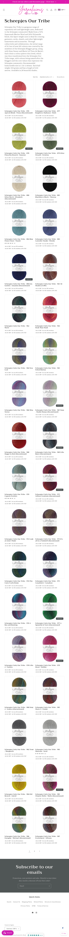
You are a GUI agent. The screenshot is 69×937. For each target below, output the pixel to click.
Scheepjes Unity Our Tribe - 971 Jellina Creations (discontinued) (47, 495)
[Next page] (39, 851)
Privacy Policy (25, 906)
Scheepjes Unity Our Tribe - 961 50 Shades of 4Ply (48, 285)
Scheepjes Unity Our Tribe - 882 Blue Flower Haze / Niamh (19, 240)
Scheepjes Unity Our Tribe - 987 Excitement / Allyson (47, 837)
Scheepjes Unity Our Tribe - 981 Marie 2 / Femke (47, 708)
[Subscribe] (49, 886)
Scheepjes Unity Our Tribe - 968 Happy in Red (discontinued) (17, 453)
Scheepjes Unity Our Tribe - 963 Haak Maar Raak (47, 327)
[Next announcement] (65, 2)
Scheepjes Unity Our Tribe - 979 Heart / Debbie (47, 666)
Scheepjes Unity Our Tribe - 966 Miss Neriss (19, 411)
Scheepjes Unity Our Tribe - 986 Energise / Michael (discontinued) (18, 837)
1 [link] (29, 851)
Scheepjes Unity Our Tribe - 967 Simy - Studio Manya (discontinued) (49, 411)
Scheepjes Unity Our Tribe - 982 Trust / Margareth (19, 750)
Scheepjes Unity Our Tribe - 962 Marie (17, 327)
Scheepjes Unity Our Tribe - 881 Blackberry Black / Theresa (47, 196)
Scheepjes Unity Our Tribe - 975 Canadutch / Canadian (47, 582)
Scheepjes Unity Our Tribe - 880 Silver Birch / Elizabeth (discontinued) (17, 197)
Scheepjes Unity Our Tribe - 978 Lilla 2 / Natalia (19, 666)
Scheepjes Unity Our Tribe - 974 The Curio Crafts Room (19, 582)
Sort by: (35, 77)
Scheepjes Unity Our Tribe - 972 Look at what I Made (19, 540)
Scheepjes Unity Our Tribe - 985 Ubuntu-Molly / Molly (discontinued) (49, 795)
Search (9, 902)
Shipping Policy (27, 902)
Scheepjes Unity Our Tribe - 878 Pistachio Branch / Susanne (17, 154)
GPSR (34, 906)
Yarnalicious (12, 935)
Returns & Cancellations (53, 902)
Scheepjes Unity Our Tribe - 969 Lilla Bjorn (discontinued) (49, 453)
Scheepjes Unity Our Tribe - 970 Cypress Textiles (17, 495)
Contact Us (16, 902)
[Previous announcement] (3, 2)
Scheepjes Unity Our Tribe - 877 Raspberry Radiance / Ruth (47, 112)
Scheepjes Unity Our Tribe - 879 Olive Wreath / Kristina (49, 154)
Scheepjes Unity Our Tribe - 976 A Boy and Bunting (18, 624)
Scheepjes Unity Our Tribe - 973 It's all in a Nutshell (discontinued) (49, 540)
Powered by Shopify (21, 935)
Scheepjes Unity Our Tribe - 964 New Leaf (19, 369)
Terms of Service (42, 906)
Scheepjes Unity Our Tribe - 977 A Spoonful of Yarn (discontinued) (48, 624)
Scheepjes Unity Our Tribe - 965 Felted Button (47, 369)
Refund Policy (38, 902)
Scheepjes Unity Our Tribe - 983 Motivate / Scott (47, 750)
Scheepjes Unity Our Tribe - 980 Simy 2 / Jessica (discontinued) (19, 708)
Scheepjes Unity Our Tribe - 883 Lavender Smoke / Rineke (47, 240)
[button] (4, 10)
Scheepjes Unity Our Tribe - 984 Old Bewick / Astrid (18, 795)
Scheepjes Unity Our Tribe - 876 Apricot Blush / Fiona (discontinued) (19, 112)
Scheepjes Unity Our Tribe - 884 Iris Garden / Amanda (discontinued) (18, 285)
